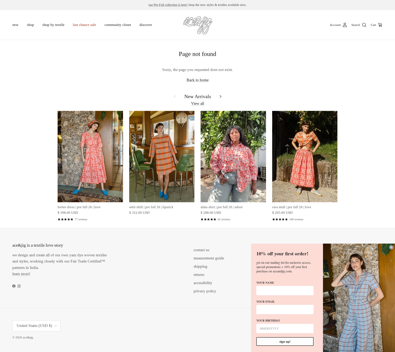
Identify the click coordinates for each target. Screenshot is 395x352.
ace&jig (28, 337)
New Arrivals (197, 96)
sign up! (284, 341)
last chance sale (84, 25)
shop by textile (53, 25)
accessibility (203, 283)
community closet (118, 25)
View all (197, 103)
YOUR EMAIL (265, 301)
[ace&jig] (198, 25)
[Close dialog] (391, 247)
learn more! (21, 274)
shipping (200, 266)
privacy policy (205, 291)
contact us (201, 250)
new (15, 25)
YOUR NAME (265, 282)
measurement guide (209, 258)
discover (145, 25)
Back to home (198, 80)
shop (30, 25)
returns (199, 274)
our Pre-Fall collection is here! (168, 5)
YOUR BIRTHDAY (268, 320)
